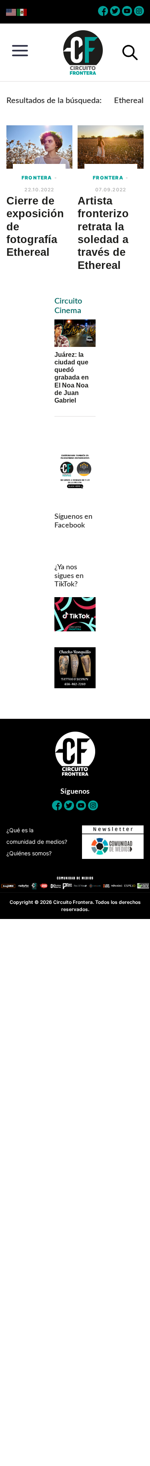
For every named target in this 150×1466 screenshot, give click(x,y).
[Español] (22, 12)
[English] (11, 12)
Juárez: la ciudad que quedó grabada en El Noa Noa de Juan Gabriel (71, 377)
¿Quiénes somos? (29, 853)
